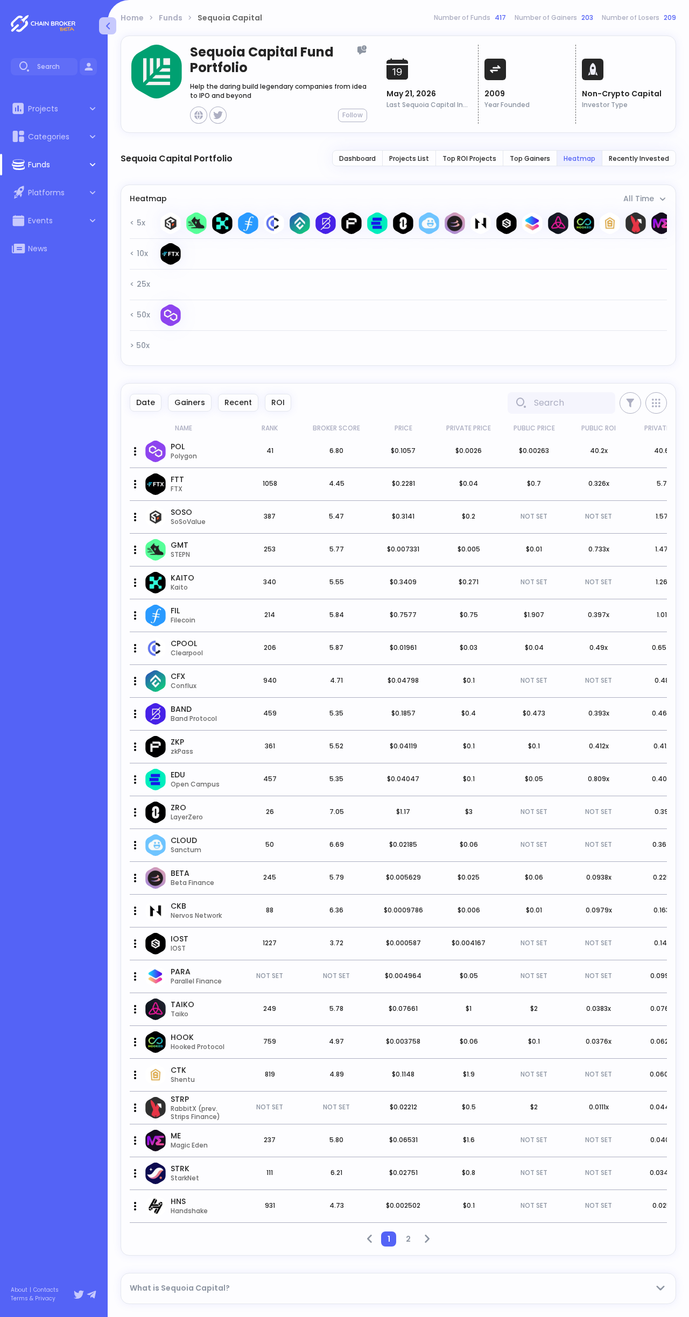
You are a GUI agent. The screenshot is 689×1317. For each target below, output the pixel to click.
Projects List (409, 158)
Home (132, 18)
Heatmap (579, 158)
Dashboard (357, 158)
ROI (278, 402)
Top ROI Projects (469, 158)
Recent (238, 402)
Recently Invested (639, 158)
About (19, 1290)
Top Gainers (530, 158)
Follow (352, 114)
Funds (170, 18)
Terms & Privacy (33, 1298)
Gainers (189, 402)
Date (145, 402)
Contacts (46, 1290)
